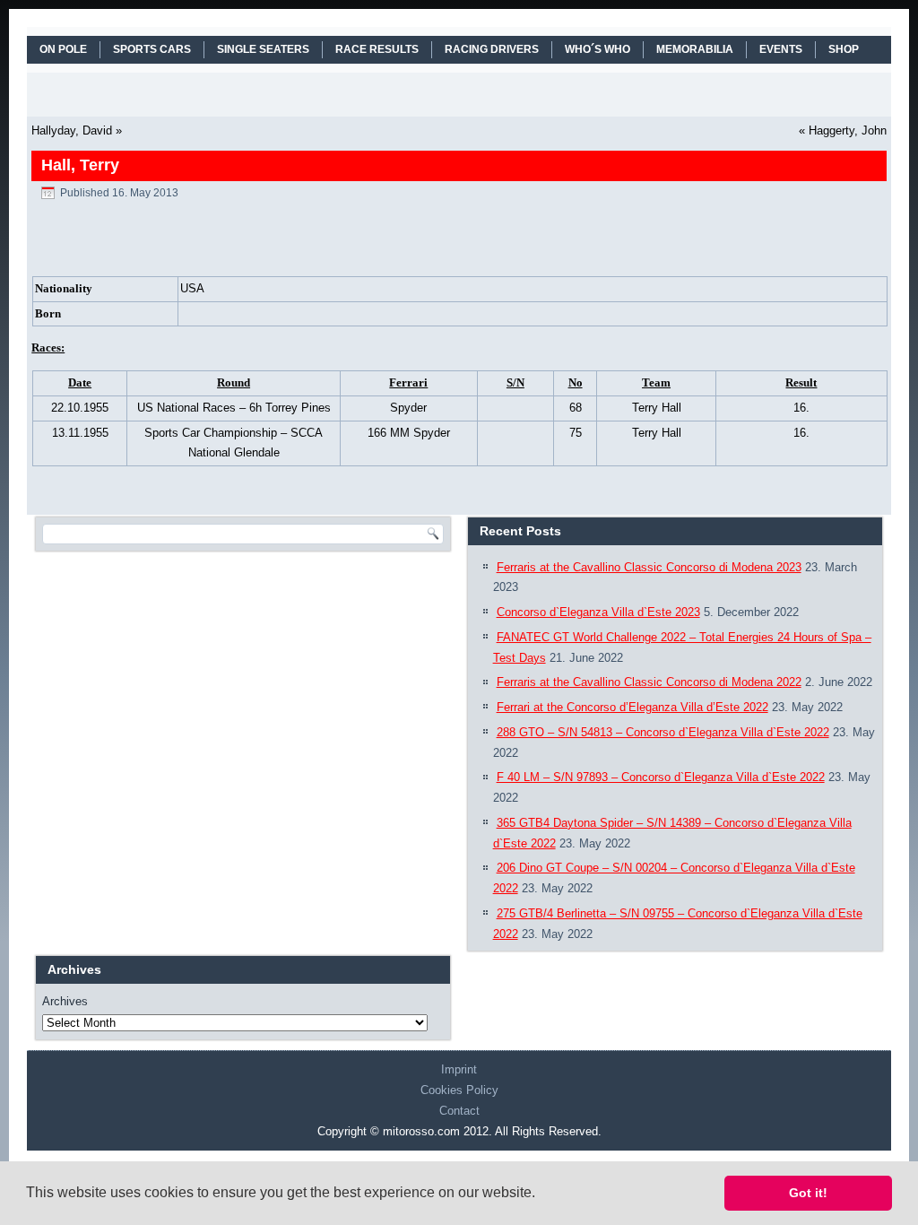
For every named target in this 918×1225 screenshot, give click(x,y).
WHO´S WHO (597, 49)
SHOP (843, 49)
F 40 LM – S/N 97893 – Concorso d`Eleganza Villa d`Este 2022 (661, 777)
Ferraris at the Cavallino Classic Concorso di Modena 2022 (649, 682)
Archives (65, 1001)
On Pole (63, 49)
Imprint (459, 1069)
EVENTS (780, 49)
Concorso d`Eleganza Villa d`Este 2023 (598, 612)
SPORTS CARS (152, 49)
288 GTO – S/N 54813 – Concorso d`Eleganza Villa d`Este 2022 (663, 732)
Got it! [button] (808, 1193)
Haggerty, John (848, 130)
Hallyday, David (71, 130)
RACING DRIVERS (492, 49)
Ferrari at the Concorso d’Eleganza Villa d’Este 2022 (632, 707)
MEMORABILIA (694, 49)
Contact (459, 1110)
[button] (541, 1194)
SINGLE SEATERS (263, 49)
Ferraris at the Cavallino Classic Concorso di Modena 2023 (649, 567)
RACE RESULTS (377, 49)
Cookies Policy (459, 1090)
